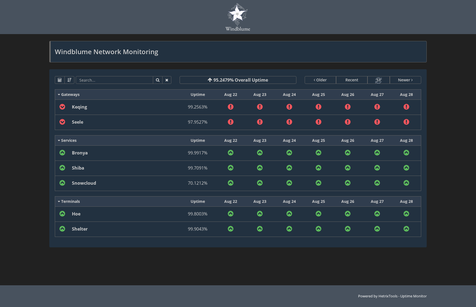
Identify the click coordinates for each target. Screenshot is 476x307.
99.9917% (197, 153)
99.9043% (197, 229)
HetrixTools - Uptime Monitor (402, 296)
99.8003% (197, 214)
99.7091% (197, 168)
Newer (404, 79)
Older (321, 79)
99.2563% (197, 107)
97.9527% (197, 122)
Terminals (70, 201)
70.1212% (197, 183)
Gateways (70, 94)
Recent (351, 79)
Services (68, 140)
